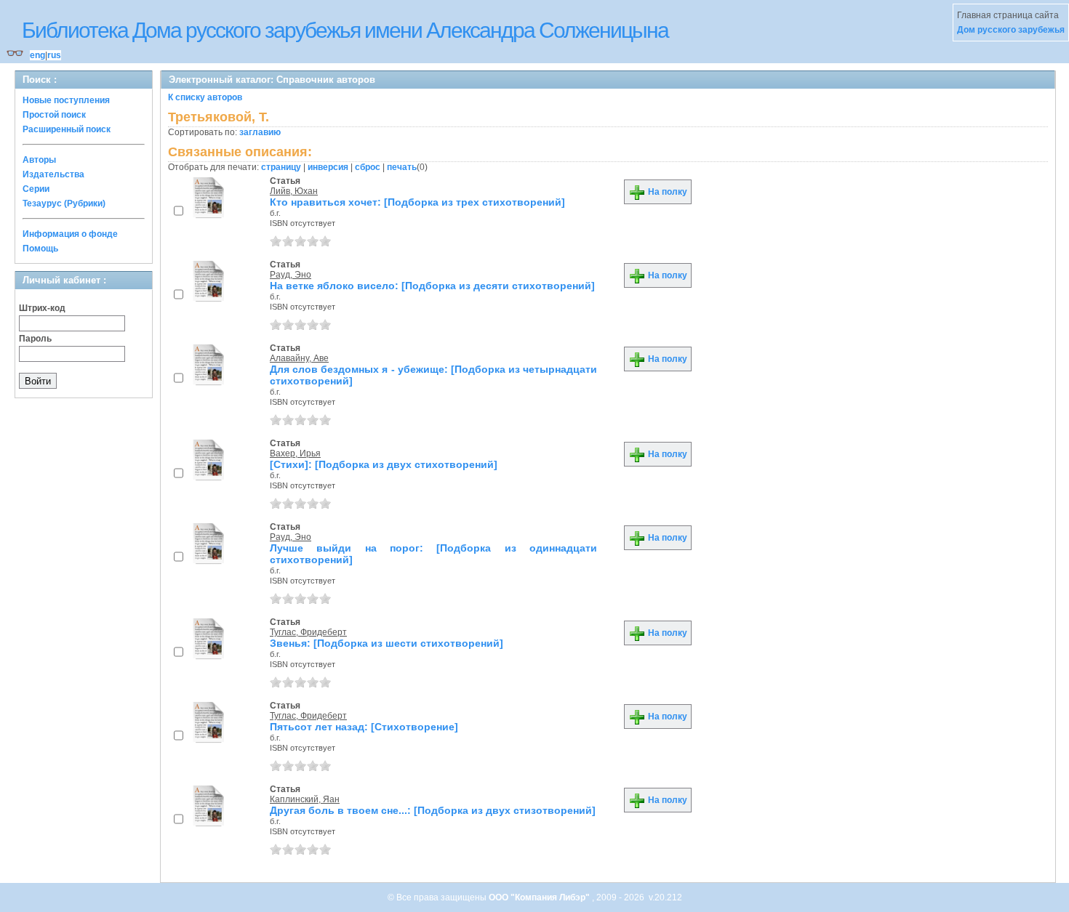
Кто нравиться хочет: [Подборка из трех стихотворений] (417, 202)
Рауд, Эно (290, 275)
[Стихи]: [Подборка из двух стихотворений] (383, 464)
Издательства (53, 174)
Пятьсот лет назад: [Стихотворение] (364, 727)
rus (54, 55)
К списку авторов (205, 97)
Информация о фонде (70, 234)
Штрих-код (42, 308)
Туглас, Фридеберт (308, 632)
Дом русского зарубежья (1011, 30)
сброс (367, 167)
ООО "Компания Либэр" (540, 897)
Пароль (35, 339)
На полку (666, 192)
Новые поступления (66, 100)
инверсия (328, 167)
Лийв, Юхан (294, 191)
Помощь (40, 248)
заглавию (260, 132)
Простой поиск (54, 115)
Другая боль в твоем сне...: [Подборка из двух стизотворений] (433, 810)
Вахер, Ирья (295, 453)
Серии (36, 189)
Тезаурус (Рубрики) (64, 203)
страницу (281, 167)
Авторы (39, 160)
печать (402, 167)
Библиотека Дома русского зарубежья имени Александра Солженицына (345, 30)
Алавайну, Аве (299, 358)
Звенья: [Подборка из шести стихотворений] (386, 643)
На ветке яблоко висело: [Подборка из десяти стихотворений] (432, 285)
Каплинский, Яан (305, 799)
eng (37, 55)
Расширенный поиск (67, 129)
